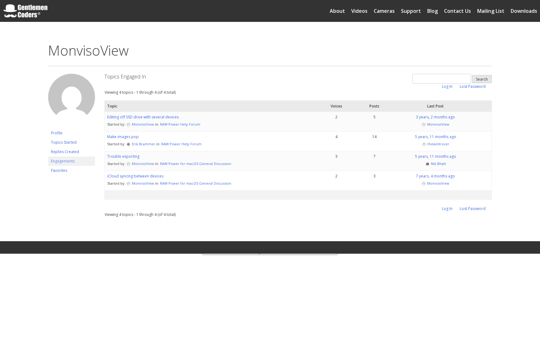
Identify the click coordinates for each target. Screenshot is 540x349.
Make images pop (123, 136)
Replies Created (65, 151)
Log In (447, 86)
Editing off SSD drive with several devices (143, 117)
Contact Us (457, 10)
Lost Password (473, 86)
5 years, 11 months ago (435, 136)
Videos (359, 10)
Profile (56, 133)
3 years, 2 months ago (435, 117)
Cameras (384, 10)
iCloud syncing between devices (135, 176)
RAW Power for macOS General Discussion (195, 163)
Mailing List (490, 10)
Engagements (63, 161)
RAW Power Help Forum (180, 124)
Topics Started (64, 142)
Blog (432, 10)
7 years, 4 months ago (435, 176)
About (337, 10)
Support (411, 10)
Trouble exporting (123, 156)
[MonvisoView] (71, 125)
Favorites (59, 170)
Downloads (524, 10)
